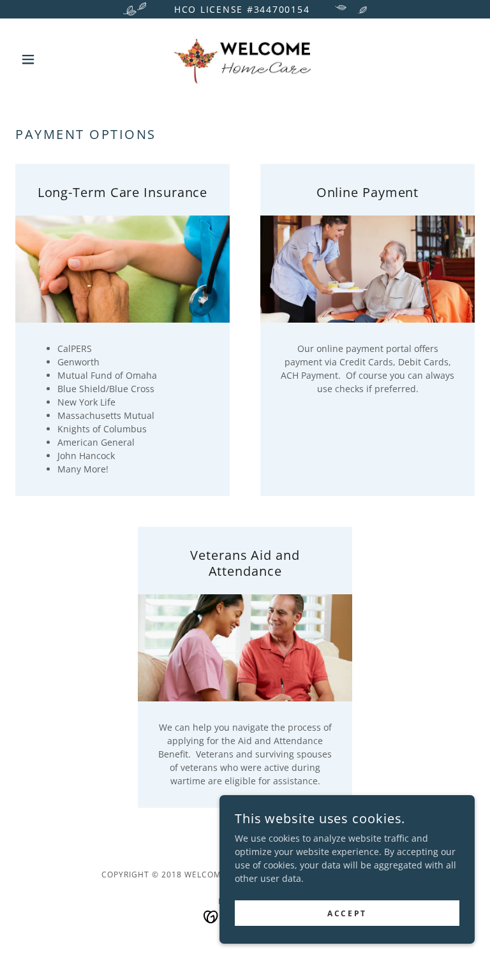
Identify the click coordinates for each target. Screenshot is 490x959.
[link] (245, 59)
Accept (346, 913)
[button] (49, 59)
